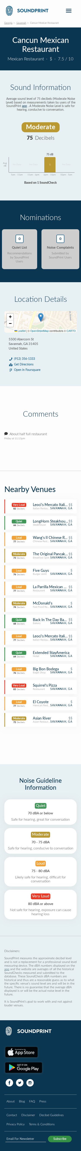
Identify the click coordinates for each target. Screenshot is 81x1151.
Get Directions (23, 364)
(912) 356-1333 (24, 358)
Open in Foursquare (27, 370)
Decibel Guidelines (51, 1115)
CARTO (71, 331)
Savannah (21, 23)
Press (42, 1101)
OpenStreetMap (39, 331)
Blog (22, 1101)
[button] (40, 317)
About (10, 1101)
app (24, 106)
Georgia (8, 23)
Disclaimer (28, 1115)
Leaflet (21, 331)
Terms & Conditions (42, 1124)
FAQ (32, 1101)
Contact (11, 1115)
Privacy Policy (15, 1124)
